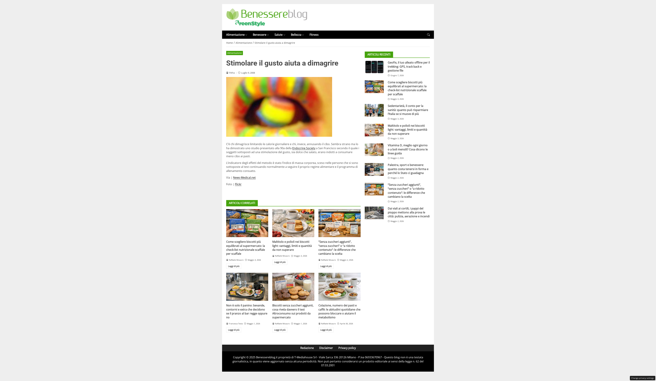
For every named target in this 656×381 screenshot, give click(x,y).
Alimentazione (235, 35)
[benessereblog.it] (266, 17)
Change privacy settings (642, 378)
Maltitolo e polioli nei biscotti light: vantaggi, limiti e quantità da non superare (292, 246)
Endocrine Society (303, 148)
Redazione (307, 348)
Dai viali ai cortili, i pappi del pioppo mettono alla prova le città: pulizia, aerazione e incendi (409, 212)
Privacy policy (347, 348)
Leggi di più (234, 266)
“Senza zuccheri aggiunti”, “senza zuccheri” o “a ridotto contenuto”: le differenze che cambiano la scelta (337, 248)
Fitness (314, 35)
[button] (428, 35)
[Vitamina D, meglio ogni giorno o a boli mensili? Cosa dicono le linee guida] (374, 149)
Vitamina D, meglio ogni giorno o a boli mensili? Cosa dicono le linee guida (408, 149)
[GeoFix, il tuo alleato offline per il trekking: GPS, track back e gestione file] (374, 67)
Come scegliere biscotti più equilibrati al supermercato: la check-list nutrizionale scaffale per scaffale (245, 248)
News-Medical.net (244, 177)
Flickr (238, 184)
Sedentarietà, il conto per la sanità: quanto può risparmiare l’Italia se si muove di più (408, 110)
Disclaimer (326, 348)
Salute (279, 35)
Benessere (259, 35)
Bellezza (296, 35)
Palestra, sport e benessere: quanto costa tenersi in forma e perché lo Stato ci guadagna (408, 169)
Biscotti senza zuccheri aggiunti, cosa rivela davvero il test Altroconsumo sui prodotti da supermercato (292, 311)
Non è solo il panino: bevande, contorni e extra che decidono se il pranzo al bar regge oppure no (246, 311)
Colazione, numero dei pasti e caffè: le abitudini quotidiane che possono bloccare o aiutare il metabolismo (339, 311)
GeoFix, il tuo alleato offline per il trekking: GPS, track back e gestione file (409, 66)
